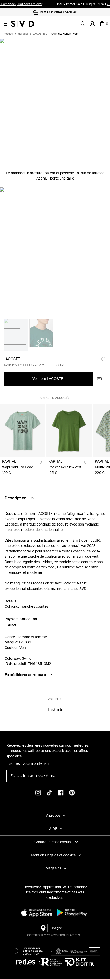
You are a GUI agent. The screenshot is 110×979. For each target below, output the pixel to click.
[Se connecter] (92, 24)
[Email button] (99, 379)
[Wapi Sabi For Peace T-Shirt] (22, 430)
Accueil (8, 33)
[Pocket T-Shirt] (68, 430)
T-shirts (55, 709)
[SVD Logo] (22, 24)
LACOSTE (39, 33)
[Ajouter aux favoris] (103, 359)
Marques (23, 33)
